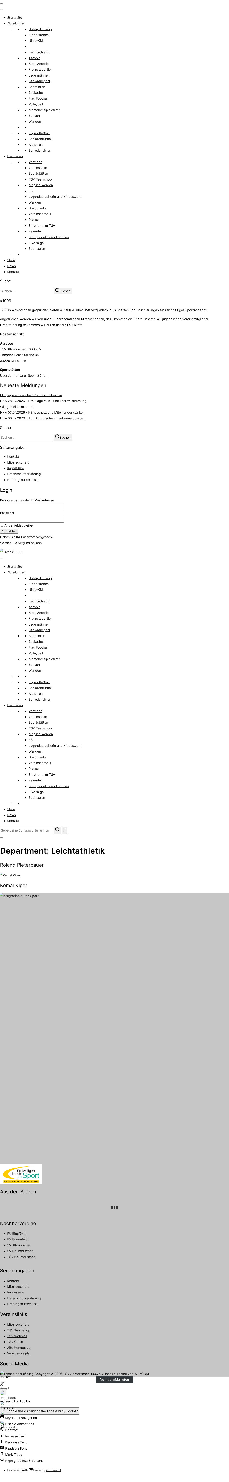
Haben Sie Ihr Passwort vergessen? (26, 537)
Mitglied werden (41, 185)
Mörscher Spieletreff (44, 110)
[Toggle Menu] (1, 9)
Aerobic (34, 58)
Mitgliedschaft (18, 462)
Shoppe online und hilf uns (49, 237)
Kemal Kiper (13, 885)
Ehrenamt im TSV (42, 225)
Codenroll (53, 1470)
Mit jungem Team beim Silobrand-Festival (31, 395)
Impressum (15, 468)
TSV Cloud (15, 1342)
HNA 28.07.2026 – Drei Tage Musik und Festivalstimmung (43, 401)
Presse (34, 220)
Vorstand (35, 162)
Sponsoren (37, 248)
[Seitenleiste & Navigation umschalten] (1, 837)
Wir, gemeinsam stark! (16, 407)
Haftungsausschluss (22, 480)
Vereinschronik (40, 214)
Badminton (37, 87)
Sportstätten (38, 173)
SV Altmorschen (19, 1245)
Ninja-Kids (36, 40)
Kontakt (13, 272)
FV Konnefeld (17, 1239)
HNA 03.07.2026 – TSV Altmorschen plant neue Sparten (42, 418)
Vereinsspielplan (19, 1353)
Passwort (7, 513)
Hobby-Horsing (40, 29)
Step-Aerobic (39, 64)
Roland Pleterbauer (22, 865)
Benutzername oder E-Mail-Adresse (27, 500)
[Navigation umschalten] (1, 3)
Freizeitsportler (40, 69)
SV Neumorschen (20, 1251)
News (11, 266)
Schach (34, 116)
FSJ (31, 191)
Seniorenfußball (40, 139)
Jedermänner (39, 75)
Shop (11, 260)
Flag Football (38, 98)
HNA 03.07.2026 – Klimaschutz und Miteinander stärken (42, 412)
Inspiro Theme (116, 1374)
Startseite (14, 17)
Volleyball (36, 104)
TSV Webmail (17, 1336)
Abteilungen (16, 23)
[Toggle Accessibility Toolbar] (3, 1391)
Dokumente (37, 208)
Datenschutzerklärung (24, 474)
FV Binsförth (16, 1234)
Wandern (35, 121)
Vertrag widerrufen (114, 1379)
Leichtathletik (39, 52)
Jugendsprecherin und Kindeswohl (55, 197)
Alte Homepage (18, 1347)
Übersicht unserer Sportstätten (23, 375)
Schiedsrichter (39, 150)
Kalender (35, 231)
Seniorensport (39, 81)
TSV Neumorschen (21, 1257)
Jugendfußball (39, 133)
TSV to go (36, 243)
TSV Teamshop (40, 179)
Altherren (36, 144)
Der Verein (15, 156)
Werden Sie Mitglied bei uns (21, 543)
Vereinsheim (38, 168)
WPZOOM (141, 1374)
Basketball (36, 93)
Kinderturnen (39, 35)
